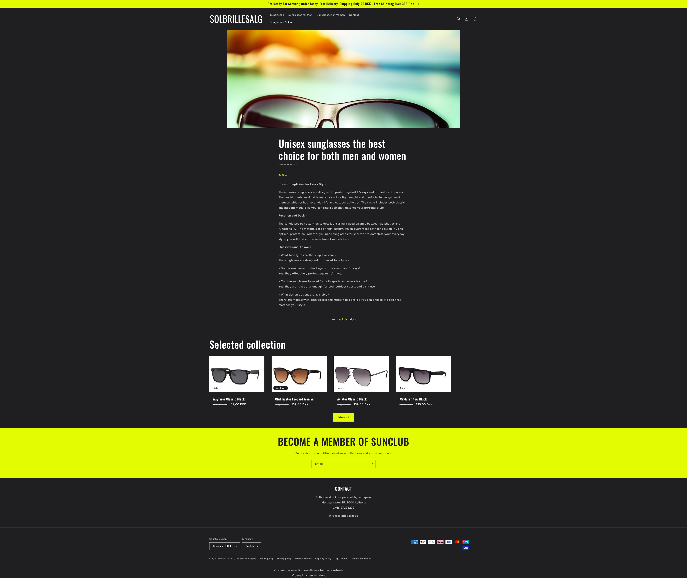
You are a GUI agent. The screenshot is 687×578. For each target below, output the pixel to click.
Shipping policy (323, 558)
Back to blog (346, 319)
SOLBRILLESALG (226, 559)
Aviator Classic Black (352, 399)
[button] (282, 22)
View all (343, 417)
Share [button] (285, 175)
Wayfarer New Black (413, 399)
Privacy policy (284, 558)
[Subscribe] (372, 464)
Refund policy (267, 558)
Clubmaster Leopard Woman (294, 399)
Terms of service (303, 558)
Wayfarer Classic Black (229, 399)
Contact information (361, 558)
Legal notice (341, 558)
